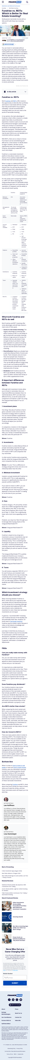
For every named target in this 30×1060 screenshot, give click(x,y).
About (3, 1009)
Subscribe (18, 1020)
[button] (3, 2)
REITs (15, 101)
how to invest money (19, 767)
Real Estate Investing (13, 8)
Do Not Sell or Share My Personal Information (15, 1051)
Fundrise (7, 101)
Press (16, 1009)
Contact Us (18, 1017)
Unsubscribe (20, 1054)
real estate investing (16, 621)
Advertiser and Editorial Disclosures (11, 6)
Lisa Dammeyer (10, 834)
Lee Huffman (9, 805)
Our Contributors (6, 1017)
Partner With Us (6, 1020)
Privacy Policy (19, 1048)
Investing (4, 8)
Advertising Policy (12, 1048)
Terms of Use (10, 1054)
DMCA (15, 1054)
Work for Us (18, 1013)
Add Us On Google (9, 44)
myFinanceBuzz (6, 1023)
